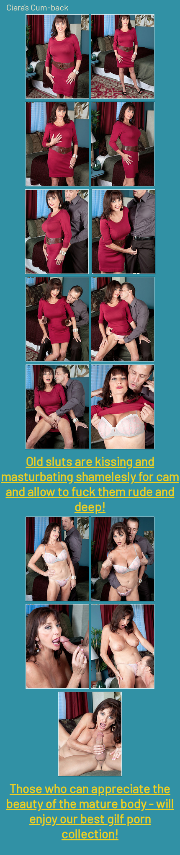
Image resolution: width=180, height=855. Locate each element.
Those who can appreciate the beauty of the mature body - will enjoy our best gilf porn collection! (90, 810)
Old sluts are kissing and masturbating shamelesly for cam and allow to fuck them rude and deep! (90, 483)
